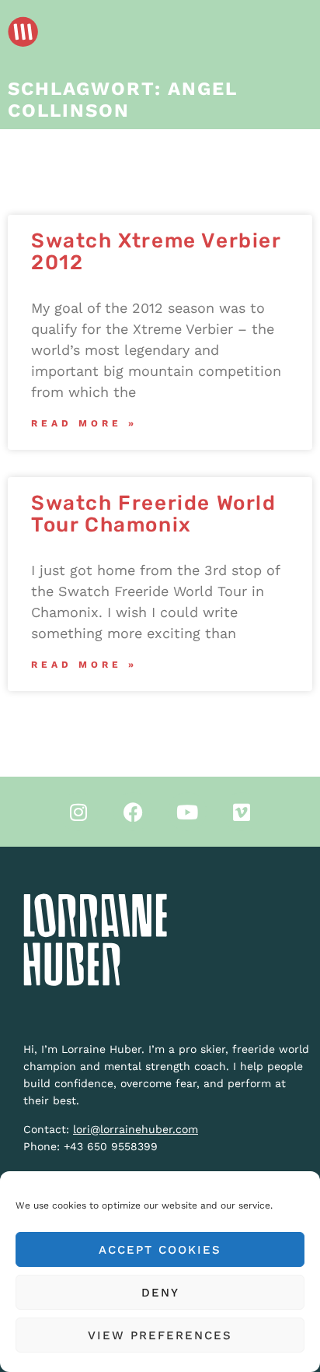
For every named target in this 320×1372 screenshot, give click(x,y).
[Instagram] (78, 811)
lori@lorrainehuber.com (135, 1129)
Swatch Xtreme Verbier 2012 (156, 252)
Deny (160, 1293)
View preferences (160, 1335)
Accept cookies (160, 1250)
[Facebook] (132, 811)
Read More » (84, 423)
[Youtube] (187, 811)
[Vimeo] (241, 811)
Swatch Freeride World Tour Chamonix (154, 514)
